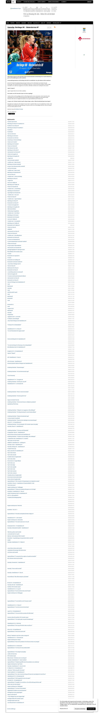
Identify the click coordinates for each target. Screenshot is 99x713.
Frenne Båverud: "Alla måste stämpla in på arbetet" (17, 576)
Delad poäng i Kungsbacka (13, 211)
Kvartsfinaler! (10, 131)
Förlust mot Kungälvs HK (12, 154)
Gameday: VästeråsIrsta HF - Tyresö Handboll (16, 659)
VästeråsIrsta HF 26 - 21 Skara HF (14, 605)
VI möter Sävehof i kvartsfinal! (13, 418)
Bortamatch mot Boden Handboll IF (14, 261)
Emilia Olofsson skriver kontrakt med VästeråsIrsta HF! (18, 434)
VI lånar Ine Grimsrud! (11, 243)
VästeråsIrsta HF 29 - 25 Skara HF (14, 328)
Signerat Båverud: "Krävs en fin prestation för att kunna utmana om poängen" (23, 641)
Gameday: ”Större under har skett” (14, 568)
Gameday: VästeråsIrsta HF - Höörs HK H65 (16, 666)
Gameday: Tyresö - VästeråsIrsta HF (14, 444)
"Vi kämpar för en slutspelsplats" (14, 324)
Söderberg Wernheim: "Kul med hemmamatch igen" (18, 371)
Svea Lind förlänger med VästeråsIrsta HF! (16, 282)
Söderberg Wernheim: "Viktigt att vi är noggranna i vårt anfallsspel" (21, 410)
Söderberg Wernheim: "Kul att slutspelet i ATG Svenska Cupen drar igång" (22, 424)
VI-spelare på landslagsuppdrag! (14, 497)
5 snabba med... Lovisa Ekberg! (14, 188)
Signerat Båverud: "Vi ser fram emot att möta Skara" (18, 607)
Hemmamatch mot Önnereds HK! (14, 247)
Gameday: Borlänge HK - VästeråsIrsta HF (23, 27)
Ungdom (19, 1)
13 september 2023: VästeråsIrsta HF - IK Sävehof (17, 438)
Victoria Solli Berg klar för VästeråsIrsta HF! (16, 339)
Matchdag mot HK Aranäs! (12, 215)
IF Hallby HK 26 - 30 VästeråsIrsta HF (15, 668)
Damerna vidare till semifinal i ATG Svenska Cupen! (17, 617)
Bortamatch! (10, 298)
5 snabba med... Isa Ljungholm (13, 221)
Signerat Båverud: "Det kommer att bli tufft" (16, 631)
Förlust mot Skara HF (11, 196)
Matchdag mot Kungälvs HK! (13, 206)
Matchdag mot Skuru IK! (12, 178)
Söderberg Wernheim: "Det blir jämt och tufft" (16, 381)
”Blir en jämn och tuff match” (13, 440)
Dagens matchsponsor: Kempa (14, 639)
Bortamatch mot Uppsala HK (13, 255)
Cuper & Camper (41, 1)
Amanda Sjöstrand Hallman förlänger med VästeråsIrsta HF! (19, 363)
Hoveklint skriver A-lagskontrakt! (14, 456)
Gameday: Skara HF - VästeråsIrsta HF (15, 426)
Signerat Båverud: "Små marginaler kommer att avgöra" (18, 678)
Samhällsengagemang (53, 1)
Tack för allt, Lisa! (11, 462)
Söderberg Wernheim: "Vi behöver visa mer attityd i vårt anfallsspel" (21, 436)
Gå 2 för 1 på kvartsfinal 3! (12, 495)
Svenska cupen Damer (12, 121)
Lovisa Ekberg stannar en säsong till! (15, 271)
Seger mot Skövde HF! (12, 694)
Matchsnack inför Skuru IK (12, 267)
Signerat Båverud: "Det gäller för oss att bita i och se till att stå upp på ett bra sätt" (24, 682)
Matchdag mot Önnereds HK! (13, 190)
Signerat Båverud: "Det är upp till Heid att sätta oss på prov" (19, 625)
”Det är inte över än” (11, 485)
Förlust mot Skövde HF (12, 146)
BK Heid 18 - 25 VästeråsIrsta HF (14, 582)
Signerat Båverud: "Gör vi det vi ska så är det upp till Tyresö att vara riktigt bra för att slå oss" (26, 674)
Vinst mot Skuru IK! (11, 174)
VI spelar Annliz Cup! (11, 448)
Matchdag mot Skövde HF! (13, 150)
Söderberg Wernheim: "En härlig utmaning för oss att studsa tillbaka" (21, 412)
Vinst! (8, 284)
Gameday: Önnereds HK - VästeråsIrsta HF (16, 562)
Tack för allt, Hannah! (11, 454)
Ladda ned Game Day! (12, 653)
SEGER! (9, 540)
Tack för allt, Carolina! (11, 471)
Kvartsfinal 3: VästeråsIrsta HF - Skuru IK (15, 491)
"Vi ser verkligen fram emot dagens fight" (16, 696)
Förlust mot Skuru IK (11, 227)
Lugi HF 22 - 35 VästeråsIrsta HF (14, 611)
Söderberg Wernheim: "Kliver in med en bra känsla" (18, 391)
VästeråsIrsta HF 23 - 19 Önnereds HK (15, 637)
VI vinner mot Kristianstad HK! (13, 239)
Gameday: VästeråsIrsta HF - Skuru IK (15, 572)
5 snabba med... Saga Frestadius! (14, 198)
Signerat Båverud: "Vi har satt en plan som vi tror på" (18, 521)
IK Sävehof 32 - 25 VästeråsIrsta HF (14, 680)
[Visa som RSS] (54, 27)
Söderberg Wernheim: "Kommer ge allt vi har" (16, 395)
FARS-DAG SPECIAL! (11, 209)
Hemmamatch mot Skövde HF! (13, 152)
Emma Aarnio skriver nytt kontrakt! (14, 477)
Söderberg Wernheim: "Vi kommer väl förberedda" (17, 430)
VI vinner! (9, 253)
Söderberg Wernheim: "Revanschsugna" (15, 367)
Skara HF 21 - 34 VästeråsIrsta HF (14, 422)
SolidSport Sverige (19, 109)
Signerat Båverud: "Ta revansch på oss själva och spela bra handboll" (21, 556)
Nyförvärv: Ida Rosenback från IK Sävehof (16, 536)
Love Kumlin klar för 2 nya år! (13, 534)
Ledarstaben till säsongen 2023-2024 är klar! (16, 550)
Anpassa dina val (64, 708)
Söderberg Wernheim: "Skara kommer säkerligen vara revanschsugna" (22, 420)
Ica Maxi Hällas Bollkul (29, 1)
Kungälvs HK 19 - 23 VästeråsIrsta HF (15, 351)
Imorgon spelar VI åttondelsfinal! (14, 245)
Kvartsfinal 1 (10, 129)
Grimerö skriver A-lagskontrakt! (13, 479)
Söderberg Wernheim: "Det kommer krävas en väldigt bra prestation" (21, 401)
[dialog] (78, 705)
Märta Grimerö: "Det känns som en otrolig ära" (17, 657)
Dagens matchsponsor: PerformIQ (14, 505)
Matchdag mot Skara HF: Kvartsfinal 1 (15, 127)
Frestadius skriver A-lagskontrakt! (14, 475)
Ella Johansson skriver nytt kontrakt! (14, 558)
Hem (9, 1)
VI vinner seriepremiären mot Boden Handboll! (17, 241)
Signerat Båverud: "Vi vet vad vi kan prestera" (16, 688)
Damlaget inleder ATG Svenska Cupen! (15, 698)
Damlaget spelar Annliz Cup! (13, 700)
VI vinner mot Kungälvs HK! (13, 204)
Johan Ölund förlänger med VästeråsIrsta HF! (16, 320)
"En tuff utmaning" (11, 375)
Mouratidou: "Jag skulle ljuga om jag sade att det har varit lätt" (20, 538)
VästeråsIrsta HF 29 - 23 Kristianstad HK (15, 676)
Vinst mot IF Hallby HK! (12, 182)
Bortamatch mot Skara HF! (12, 202)
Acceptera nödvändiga (80, 708)
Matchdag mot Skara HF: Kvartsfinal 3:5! (15, 123)
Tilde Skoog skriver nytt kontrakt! (14, 532)
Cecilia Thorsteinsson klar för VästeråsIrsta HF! (17, 493)
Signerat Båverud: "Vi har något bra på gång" (16, 651)
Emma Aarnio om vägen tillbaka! (14, 460)
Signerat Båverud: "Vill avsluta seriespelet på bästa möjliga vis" (20, 513)
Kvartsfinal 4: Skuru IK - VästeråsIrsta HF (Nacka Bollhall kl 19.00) (20, 483)
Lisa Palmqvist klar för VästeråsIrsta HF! (15, 702)
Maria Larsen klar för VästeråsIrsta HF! (15, 450)
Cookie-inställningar (11, 708)
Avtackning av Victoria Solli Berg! (14, 139)
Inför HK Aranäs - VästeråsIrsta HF (14, 361)
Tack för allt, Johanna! (12, 473)
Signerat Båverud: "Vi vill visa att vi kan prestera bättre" (18, 647)
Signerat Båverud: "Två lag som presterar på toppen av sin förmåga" (21, 489)
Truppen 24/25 (10, 308)
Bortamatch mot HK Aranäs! (13, 217)
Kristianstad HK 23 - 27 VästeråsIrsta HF (15, 525)
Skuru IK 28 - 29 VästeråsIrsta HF (14, 629)
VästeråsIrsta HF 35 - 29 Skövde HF (14, 645)
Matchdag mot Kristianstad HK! (14, 172)
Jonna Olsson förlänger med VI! (14, 263)
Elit (13, 1)
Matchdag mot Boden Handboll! (14, 164)
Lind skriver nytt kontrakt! (12, 552)
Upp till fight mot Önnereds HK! (13, 192)
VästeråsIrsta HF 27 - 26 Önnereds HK (15, 383)
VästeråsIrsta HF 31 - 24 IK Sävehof (14, 517)
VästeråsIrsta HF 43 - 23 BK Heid (14, 623)
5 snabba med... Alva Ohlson (13, 213)
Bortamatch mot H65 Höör (12, 137)
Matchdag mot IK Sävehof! (13, 144)
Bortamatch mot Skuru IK (12, 269)
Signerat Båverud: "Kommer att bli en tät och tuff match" (19, 590)
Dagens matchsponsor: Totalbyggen (15, 487)
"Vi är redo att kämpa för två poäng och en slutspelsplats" (19, 345)
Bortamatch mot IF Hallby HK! (13, 225)
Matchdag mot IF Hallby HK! (13, 184)
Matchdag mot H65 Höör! (12, 135)
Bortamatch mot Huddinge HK (13, 259)
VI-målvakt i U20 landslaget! (13, 318)
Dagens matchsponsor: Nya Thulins (14, 664)
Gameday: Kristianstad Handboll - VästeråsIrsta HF (18, 527)
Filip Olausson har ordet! (12, 148)
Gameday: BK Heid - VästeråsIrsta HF (15, 584)
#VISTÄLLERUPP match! (12, 292)
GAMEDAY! (9, 229)
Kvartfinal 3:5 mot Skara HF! (13, 125)
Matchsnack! (10, 286)
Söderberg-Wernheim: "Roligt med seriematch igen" (18, 416)
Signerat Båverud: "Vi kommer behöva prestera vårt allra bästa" (20, 613)
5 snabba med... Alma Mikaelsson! (14, 235)
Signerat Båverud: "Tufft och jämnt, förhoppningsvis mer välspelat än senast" (23, 481)
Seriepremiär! (10, 314)
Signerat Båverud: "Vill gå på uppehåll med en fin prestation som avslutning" (23, 662)
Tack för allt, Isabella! (11, 466)
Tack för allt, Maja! (11, 464)
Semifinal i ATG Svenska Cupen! (14, 586)
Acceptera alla (91, 708)
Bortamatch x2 (10, 304)
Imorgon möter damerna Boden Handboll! (16, 166)
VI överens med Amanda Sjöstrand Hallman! (16, 276)
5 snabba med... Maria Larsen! (13, 170)
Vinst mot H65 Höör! (11, 133)
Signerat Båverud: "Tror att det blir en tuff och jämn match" (19, 601)
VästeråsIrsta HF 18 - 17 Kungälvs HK (15, 379)
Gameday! (9, 288)
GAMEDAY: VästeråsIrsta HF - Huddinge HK (16, 442)
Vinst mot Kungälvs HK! (12, 274)
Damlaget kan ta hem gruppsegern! (14, 692)
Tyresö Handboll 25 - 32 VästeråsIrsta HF (15, 672)
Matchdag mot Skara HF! (12, 200)
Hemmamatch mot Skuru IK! (13, 231)
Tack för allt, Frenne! (11, 452)
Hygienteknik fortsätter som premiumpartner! (16, 690)
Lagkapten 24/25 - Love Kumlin (13, 316)
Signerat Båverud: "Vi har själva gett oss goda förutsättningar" (20, 619)
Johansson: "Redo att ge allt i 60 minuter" (16, 670)
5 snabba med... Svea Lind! (13, 194)
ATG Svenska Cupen (11, 655)
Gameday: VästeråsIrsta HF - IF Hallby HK (15, 542)
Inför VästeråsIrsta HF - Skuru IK (14, 357)
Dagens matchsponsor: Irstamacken (15, 519)
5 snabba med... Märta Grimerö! (14, 162)
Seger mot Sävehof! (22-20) (13, 399)
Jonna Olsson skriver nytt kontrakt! (14, 548)
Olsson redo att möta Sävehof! (13, 684)
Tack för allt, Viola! (11, 469)
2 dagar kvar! (10, 158)
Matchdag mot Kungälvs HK (13, 156)
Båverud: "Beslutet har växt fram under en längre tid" (18, 635)
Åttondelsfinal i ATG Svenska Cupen (14, 251)
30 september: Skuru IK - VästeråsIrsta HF (16, 432)
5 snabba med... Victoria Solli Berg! (14, 176)
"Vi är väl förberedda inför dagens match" (16, 330)
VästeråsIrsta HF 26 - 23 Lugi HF (14, 588)
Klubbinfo (64, 1)
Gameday (9, 312)
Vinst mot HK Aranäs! (11, 168)
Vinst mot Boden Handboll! (13, 160)
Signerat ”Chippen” (11, 353)
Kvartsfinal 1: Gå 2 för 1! (12, 509)
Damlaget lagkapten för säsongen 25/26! (16, 249)
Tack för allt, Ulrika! (11, 458)
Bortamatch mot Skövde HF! (13, 237)
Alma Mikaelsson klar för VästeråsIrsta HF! (16, 347)
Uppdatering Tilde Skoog (12, 404)
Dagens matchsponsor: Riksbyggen (15, 592)
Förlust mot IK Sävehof (12, 141)
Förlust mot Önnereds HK (12, 186)
